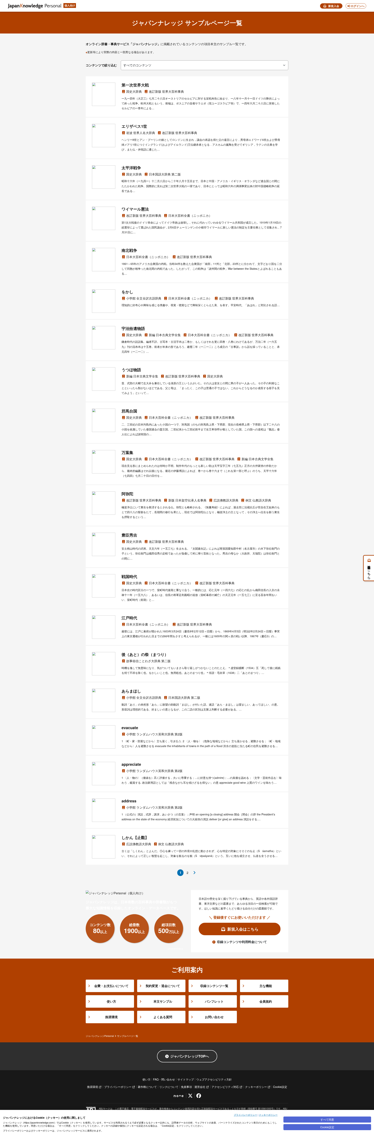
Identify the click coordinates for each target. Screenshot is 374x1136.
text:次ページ (194, 872)
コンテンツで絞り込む (101, 65)
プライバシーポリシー (245, 1114)
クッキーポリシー (268, 1114)
